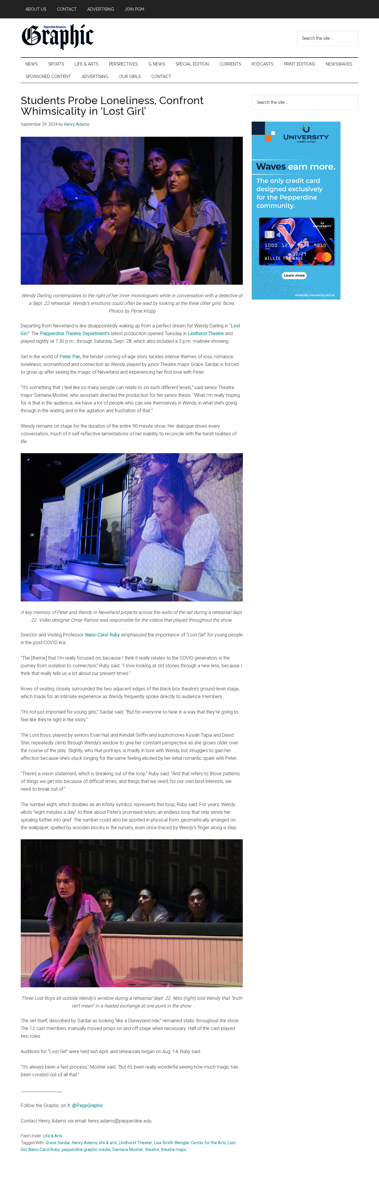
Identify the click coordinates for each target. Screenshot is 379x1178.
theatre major (174, 1149)
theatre (152, 1149)
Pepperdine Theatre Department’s (75, 333)
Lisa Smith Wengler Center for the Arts (190, 1142)
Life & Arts (52, 1136)
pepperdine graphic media (86, 1149)
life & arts (108, 1142)
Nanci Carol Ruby (102, 635)
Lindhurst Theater (135, 1142)
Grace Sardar (58, 1142)
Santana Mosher (127, 1149)
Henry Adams (84, 1142)
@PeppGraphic (87, 1105)
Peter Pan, (70, 356)
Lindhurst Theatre (206, 333)
